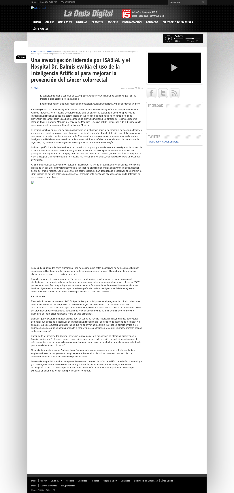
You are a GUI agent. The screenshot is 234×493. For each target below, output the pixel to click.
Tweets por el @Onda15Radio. (163, 141)
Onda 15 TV (65, 22)
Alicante (50, 52)
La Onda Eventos (48, 2)
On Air (49, 22)
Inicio (34, 2)
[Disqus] (87, 424)
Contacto (152, 22)
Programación (68, 2)
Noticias (81, 22)
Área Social (40, 29)
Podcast (112, 22)
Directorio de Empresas (178, 22)
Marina (37, 88)
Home (33, 52)
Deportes (97, 22)
